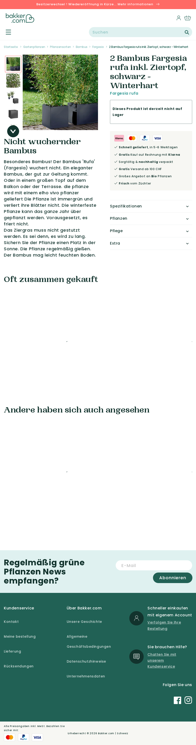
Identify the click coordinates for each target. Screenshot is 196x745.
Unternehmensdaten (86, 676)
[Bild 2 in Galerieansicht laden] (13, 64)
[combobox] (140, 32)
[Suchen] (187, 32)
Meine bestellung (20, 636)
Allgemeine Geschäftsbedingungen (89, 641)
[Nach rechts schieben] (13, 131)
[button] (5, 32)
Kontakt (11, 621)
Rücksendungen (19, 666)
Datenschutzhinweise (86, 661)
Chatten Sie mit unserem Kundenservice (161, 660)
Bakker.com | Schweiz (113, 733)
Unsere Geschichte (84, 621)
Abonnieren (172, 578)
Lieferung (12, 651)
